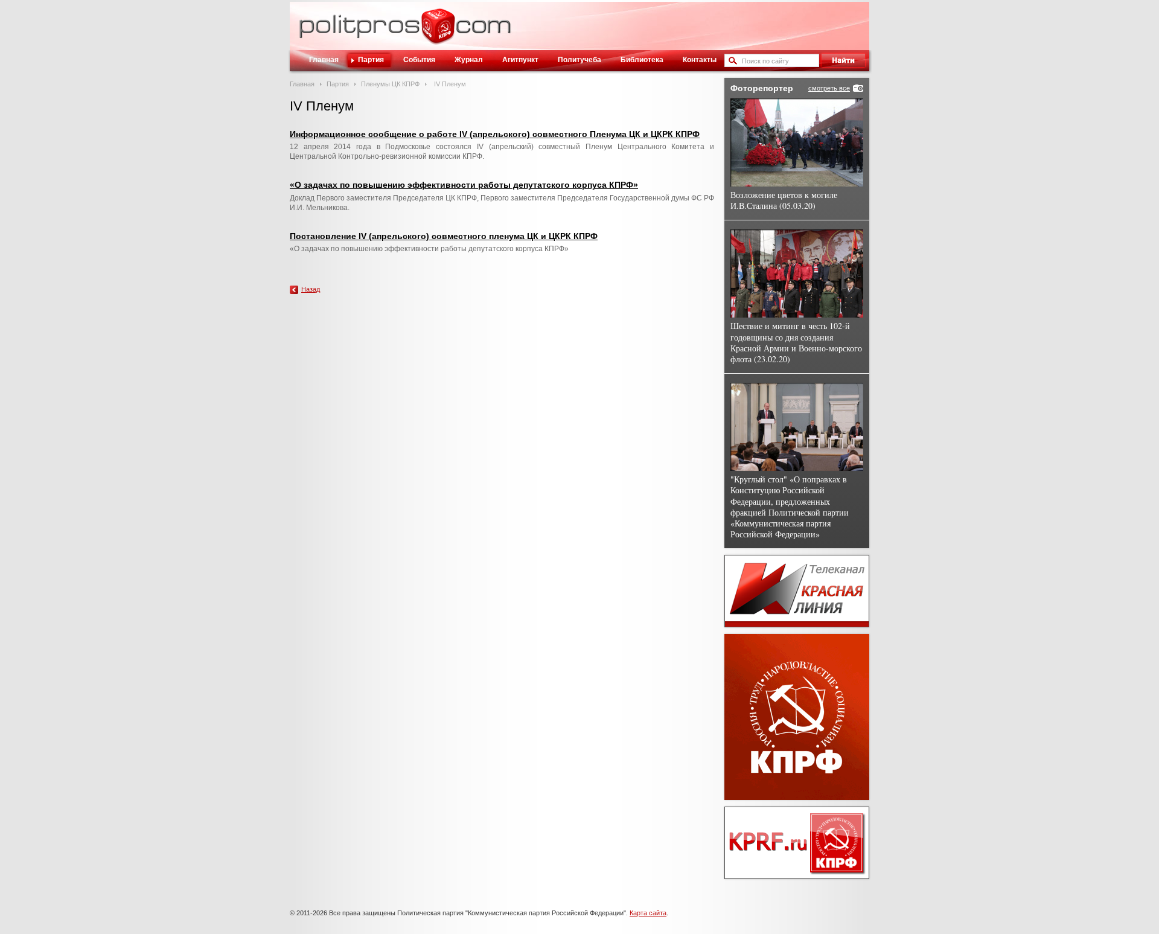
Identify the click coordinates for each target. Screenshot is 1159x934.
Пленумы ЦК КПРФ (390, 84)
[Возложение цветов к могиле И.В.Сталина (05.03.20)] (796, 142)
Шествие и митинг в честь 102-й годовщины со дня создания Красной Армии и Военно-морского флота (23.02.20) (796, 342)
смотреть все (829, 88)
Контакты (700, 60)
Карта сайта (648, 912)
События (419, 60)
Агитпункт (520, 60)
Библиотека (642, 60)
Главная (324, 60)
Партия (371, 60)
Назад (310, 289)
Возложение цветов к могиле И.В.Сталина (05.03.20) (783, 200)
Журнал (469, 60)
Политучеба (579, 60)
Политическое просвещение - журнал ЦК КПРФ (437, 32)
